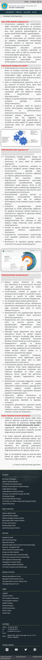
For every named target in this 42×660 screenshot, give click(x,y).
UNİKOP (5, 593)
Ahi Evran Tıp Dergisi (9, 479)
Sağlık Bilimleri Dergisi (9, 489)
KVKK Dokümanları (8, 608)
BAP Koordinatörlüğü (9, 540)
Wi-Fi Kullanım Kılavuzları (10, 598)
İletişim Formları (8, 572)
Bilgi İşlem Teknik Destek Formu (12, 579)
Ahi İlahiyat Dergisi (8, 496)
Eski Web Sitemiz (21, 657)
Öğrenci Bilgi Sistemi (9, 513)
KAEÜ (27, 2)
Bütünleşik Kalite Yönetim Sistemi (13, 520)
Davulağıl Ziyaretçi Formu (10, 584)
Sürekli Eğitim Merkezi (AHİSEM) (12, 564)
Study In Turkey (7, 596)
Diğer (4, 589)
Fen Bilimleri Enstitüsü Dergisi (12, 484)
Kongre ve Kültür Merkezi (10, 552)
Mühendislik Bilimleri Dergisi (11, 499)
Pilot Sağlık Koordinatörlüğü (11, 560)
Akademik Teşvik (7, 537)
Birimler (5, 533)
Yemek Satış (6, 613)
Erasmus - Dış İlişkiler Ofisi (10, 547)
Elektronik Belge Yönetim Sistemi (13, 518)
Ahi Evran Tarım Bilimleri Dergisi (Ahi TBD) (15, 494)
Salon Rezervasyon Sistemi (11, 528)
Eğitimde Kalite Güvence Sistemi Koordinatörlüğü (18, 545)
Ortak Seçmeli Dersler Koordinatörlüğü (15, 555)
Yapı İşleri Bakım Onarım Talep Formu (14, 581)
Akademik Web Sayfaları (10, 516)
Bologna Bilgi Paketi (9, 525)
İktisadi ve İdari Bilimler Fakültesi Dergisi (15, 486)
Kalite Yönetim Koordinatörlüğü (12, 550)
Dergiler (5, 475)
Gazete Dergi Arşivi (8, 504)
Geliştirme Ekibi (37, 657)
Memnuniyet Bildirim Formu (11, 576)
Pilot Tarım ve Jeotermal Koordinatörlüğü (15, 557)
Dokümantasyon (7, 606)
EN (40, 2)
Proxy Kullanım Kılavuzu (10, 601)
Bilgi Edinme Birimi (8, 542)
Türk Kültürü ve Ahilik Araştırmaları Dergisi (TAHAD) (19, 501)
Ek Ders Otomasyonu (9, 523)
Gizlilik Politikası (7, 603)
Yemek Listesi (6, 611)
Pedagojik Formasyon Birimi (11, 562)
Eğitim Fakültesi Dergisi (10, 482)
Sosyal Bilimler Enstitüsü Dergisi (12, 491)
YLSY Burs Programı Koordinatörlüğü (14, 567)
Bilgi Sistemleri (8, 509)
